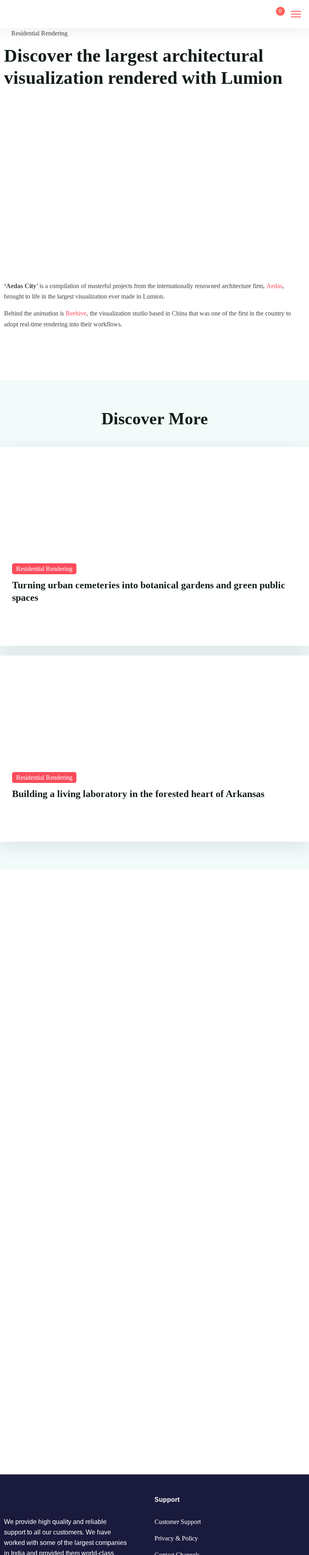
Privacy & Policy (176, 1538)
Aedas (274, 285)
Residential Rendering (39, 33)
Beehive (76, 313)
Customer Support (177, 1521)
